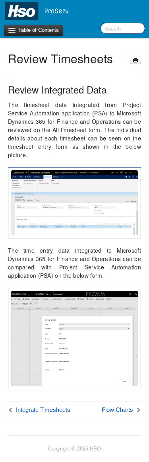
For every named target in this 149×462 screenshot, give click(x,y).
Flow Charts (117, 409)
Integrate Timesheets (43, 409)
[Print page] (135, 60)
